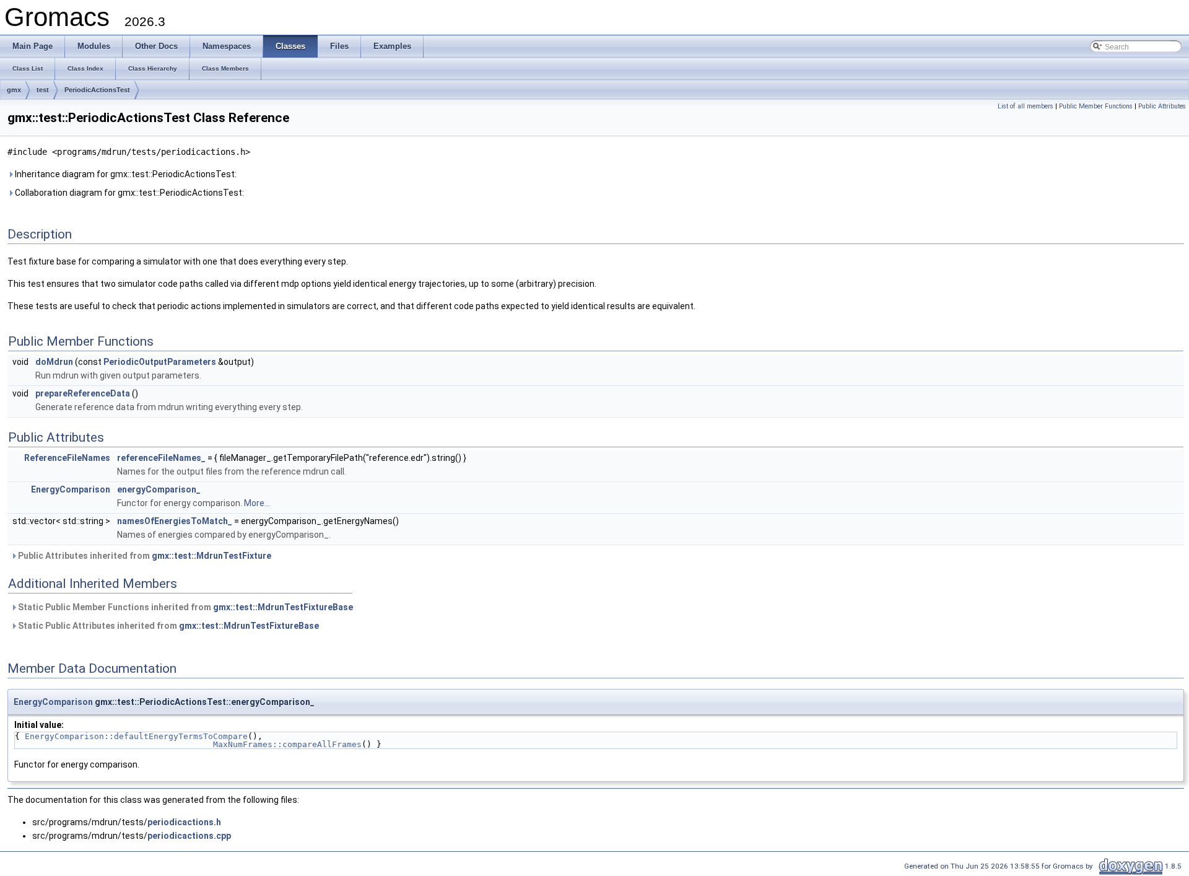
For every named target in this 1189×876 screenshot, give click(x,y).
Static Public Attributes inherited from (167, 626)
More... (257, 503)
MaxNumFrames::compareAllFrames (287, 744)
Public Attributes (1162, 106)
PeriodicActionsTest (97, 90)
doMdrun (54, 362)
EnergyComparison (70, 489)
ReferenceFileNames (67, 458)
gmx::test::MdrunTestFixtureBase (283, 607)
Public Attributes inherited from (143, 556)
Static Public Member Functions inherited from (184, 607)
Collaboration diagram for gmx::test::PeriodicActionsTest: (128, 193)
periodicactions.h (184, 822)
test (43, 90)
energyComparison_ (159, 489)
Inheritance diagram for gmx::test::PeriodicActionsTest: (125, 174)
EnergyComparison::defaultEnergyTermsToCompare (136, 736)
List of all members (1025, 106)
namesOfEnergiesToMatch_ (174, 521)
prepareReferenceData (82, 393)
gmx (14, 90)
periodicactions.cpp (189, 836)
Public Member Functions (1096, 106)
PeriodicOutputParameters (159, 362)
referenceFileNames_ (161, 458)
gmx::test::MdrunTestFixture (211, 556)
